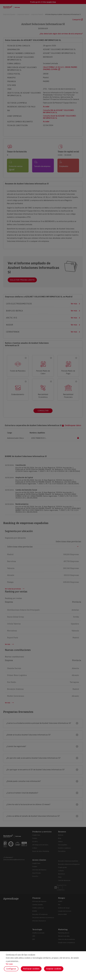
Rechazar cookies (31, 968)
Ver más (9, 964)
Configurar (11, 968)
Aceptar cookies (53, 968)
